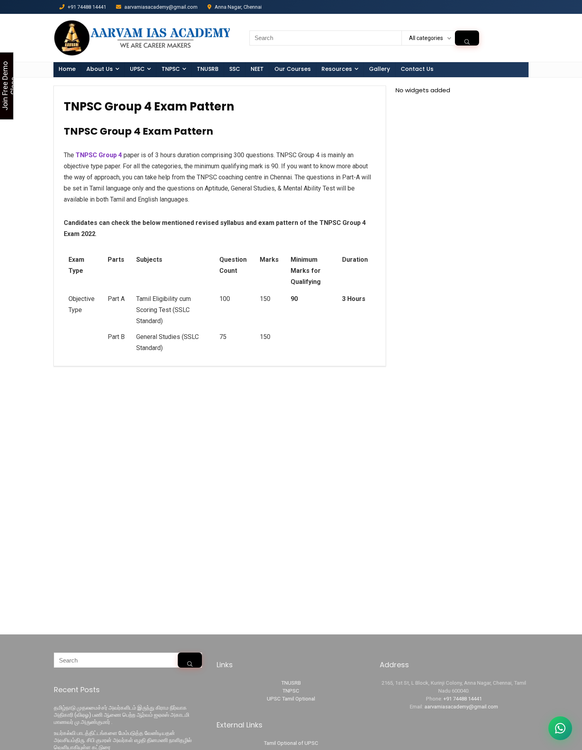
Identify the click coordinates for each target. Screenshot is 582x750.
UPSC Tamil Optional (291, 699)
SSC (234, 69)
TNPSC (290, 691)
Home (67, 69)
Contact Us (417, 69)
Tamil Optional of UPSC (291, 743)
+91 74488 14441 (462, 699)
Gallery (379, 69)
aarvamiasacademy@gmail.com (461, 707)
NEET (257, 69)
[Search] (467, 38)
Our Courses (292, 69)
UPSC (137, 69)
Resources (336, 69)
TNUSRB (208, 69)
